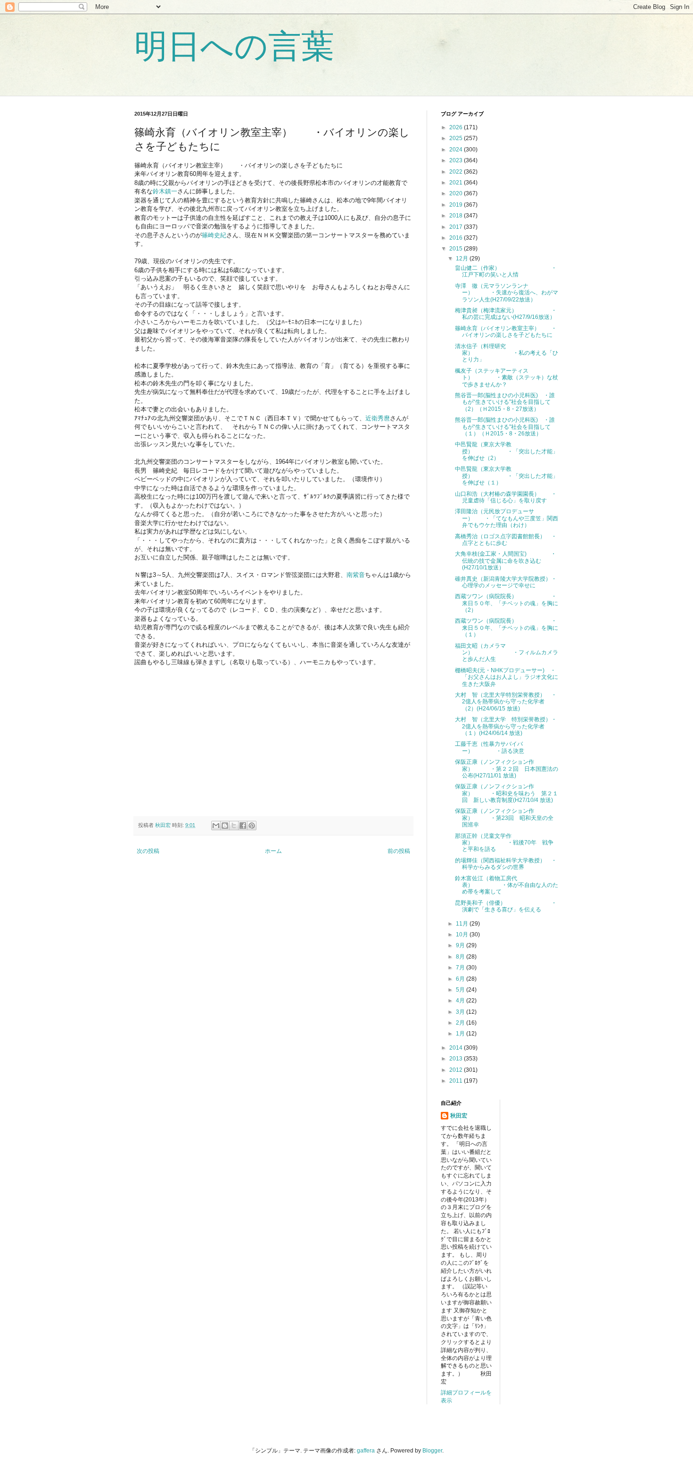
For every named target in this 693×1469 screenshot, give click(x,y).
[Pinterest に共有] (251, 825)
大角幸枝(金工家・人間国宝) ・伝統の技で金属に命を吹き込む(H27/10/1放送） (505, 561)
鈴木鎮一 (165, 191)
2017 (456, 227)
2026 (456, 127)
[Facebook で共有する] (243, 825)
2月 (461, 1022)
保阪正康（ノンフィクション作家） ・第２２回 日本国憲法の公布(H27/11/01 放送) (506, 769)
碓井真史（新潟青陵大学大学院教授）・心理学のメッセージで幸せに (506, 582)
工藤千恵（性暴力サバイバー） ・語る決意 (489, 747)
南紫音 (355, 574)
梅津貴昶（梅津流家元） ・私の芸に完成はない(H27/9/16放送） (506, 313)
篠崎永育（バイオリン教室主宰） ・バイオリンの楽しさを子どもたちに (506, 331)
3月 (461, 1012)
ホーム (273, 851)
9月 (461, 945)
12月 (463, 258)
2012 (456, 1070)
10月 (463, 934)
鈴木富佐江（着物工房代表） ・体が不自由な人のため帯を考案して (506, 885)
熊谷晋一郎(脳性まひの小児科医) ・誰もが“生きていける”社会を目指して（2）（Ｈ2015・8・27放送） (505, 402)
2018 (456, 215)
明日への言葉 (234, 46)
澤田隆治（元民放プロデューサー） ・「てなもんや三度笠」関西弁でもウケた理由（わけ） (506, 518)
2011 (456, 1080)
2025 (456, 138)
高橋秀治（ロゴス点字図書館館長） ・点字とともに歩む (506, 539)
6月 (461, 979)
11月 (463, 923)
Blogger (432, 1450)
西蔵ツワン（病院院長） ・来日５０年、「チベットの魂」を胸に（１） (506, 628)
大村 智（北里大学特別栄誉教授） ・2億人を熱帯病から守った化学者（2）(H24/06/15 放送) (506, 702)
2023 (456, 160)
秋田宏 (458, 1115)
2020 (456, 193)
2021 (456, 182)
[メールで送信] (216, 825)
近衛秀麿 (377, 418)
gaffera (366, 1450)
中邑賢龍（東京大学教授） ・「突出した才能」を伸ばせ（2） (506, 451)
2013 (456, 1058)
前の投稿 (399, 851)
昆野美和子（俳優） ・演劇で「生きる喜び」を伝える (506, 906)
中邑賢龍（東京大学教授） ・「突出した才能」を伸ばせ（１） (506, 476)
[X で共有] (234, 825)
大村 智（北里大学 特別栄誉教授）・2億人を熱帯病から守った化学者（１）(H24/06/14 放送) (506, 726)
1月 (461, 1033)
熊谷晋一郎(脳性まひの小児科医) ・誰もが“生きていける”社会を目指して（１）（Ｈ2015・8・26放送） (505, 427)
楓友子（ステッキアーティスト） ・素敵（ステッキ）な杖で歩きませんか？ (506, 377)
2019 (456, 204)
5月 (461, 989)
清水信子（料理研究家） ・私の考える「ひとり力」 (506, 353)
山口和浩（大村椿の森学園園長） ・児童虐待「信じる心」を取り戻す (506, 497)
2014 (456, 1047)
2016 (456, 237)
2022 (456, 171)
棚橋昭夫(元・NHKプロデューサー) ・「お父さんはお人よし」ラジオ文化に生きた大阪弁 (506, 677)
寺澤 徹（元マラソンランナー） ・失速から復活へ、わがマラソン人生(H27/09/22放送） (506, 293)
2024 (456, 149)
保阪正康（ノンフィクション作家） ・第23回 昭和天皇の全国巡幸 (504, 818)
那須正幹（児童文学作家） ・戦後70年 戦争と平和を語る (504, 843)
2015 (456, 248)
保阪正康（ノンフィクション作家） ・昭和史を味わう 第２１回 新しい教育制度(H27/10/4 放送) (506, 793)
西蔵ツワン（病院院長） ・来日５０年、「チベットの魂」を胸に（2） (506, 603)
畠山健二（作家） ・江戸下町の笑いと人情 (506, 271)
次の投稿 (148, 851)
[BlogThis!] (225, 825)
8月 (461, 956)
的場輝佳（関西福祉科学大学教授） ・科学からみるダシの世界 (506, 863)
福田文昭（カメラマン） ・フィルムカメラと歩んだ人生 (506, 653)
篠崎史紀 (214, 235)
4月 (461, 1000)
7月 (461, 967)
